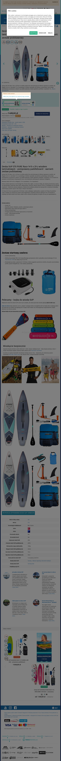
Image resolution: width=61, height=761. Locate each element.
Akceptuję (33, 33)
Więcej (50, 33)
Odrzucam (42, 33)
